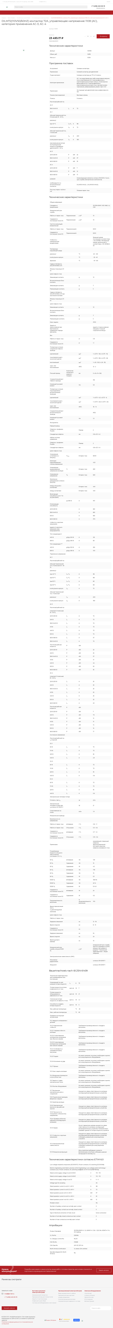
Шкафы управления (63, 1297)
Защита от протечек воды (39, 1299)
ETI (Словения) (88, 1299)
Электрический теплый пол (40, 1295)
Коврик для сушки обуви (39, 1300)
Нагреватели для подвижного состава (69, 1301)
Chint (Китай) (87, 1293)
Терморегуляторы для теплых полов (42, 1297)
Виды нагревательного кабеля (67, 1293)
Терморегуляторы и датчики (66, 1295)
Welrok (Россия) (88, 1297)
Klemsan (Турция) (89, 1301)
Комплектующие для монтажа (66, 1299)
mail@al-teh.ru (42, 1)
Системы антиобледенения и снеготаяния (44, 1302)
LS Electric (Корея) (89, 1295)
